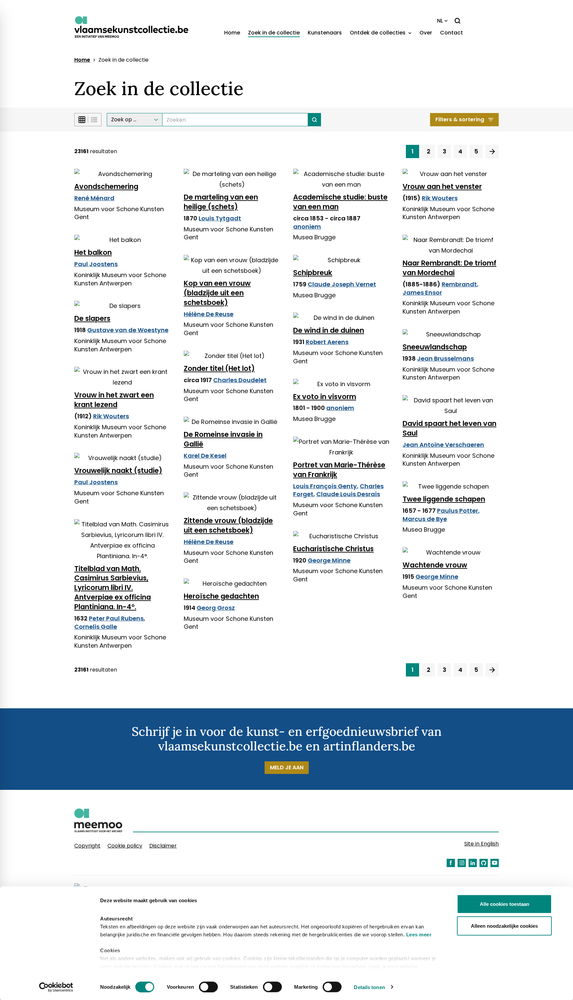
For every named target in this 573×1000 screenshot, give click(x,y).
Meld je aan (286, 767)
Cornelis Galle (95, 626)
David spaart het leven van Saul (449, 428)
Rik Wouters (440, 198)
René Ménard (94, 198)
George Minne (329, 560)
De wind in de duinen (328, 330)
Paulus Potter (457, 510)
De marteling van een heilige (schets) (221, 201)
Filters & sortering (459, 119)
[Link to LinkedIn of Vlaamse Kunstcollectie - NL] (473, 863)
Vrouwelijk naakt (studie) (118, 470)
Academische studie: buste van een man (340, 201)
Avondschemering (106, 186)
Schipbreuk (312, 272)
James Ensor (422, 292)
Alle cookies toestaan (504, 904)
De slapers (92, 318)
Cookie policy (124, 846)
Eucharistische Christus (333, 549)
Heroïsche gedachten (221, 596)
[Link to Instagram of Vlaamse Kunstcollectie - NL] (462, 863)
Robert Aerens (327, 342)
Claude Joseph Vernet (342, 284)
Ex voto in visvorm (324, 396)
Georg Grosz (216, 608)
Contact (451, 32)
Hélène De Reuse (208, 314)
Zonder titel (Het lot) (219, 368)
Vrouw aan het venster (442, 186)
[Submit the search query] (314, 119)
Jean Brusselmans (445, 358)
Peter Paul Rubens (116, 618)
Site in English (481, 844)
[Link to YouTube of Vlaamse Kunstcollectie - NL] (494, 863)
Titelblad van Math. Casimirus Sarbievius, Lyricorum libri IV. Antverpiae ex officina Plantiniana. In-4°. (112, 588)
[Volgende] (492, 151)
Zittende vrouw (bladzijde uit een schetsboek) (228, 525)
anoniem (307, 226)
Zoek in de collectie (274, 32)
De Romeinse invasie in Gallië (223, 439)
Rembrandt (459, 284)
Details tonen (369, 987)
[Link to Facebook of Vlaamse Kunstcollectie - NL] (451, 863)
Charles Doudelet (240, 380)
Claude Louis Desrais (348, 494)
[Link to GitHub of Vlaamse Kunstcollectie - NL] (483, 863)
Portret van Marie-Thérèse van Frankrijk (339, 469)
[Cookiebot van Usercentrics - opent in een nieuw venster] (56, 987)
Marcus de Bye (425, 519)
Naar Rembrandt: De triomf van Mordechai (449, 267)
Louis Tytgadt (220, 218)
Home (232, 32)
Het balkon (93, 252)
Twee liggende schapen (444, 499)
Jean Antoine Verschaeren (443, 445)
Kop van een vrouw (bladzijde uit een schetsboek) (217, 292)
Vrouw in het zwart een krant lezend (114, 399)
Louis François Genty (325, 486)
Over (425, 32)
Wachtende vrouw (435, 565)
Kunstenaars (325, 32)
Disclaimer (163, 846)
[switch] (208, 986)
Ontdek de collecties (378, 32)
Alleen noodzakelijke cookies (504, 925)
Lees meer (419, 934)
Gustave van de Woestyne (127, 330)
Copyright (87, 846)
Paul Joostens (96, 264)
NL (440, 21)
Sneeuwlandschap (435, 347)
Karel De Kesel (205, 455)
